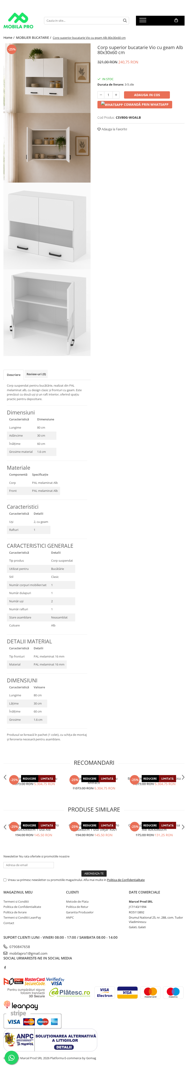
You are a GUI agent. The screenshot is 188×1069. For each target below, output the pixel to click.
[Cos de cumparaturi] (176, 20)
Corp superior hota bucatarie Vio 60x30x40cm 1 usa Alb (33, 827)
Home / (9, 37)
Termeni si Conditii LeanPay (22, 917)
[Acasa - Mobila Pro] (20, 21)
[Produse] (143, 21)
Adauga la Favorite (114, 129)
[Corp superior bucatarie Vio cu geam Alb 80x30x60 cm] (47, 78)
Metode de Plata (77, 901)
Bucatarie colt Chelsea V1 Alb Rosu (154, 778)
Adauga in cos (147, 95)
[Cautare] (125, 20)
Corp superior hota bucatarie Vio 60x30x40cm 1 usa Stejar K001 (94, 827)
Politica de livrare (15, 912)
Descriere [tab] (13, 375)
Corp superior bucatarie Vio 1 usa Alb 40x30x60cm (154, 827)
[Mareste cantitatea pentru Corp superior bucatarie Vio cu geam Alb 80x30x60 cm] (116, 95)
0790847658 (19, 946)
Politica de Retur (77, 907)
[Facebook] (4, 967)
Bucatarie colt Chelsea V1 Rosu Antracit (94, 780)
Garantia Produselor (80, 912)
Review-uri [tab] (36, 374)
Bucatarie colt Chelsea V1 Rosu (33, 778)
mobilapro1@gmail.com (27, 953)
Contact (8, 923)
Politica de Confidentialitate (126, 880)
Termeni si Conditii (16, 901)
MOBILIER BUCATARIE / (34, 37)
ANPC (70, 917)
